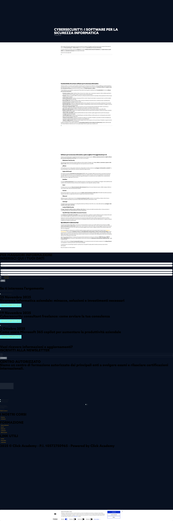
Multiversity (3, 408)
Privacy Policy (6, 276)
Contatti (2, 418)
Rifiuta (114, 517)
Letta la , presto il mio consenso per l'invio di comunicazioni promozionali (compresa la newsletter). (20, 276)
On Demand (3, 398)
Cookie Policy (3, 421)
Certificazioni (3, 410)
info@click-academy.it (4, 390)
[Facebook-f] (1, 428)
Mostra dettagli (96, 519)
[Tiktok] (8, 428)
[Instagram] (3, 428)
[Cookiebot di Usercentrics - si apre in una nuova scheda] (55, 519)
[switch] (74, 519)
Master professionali (5, 404)
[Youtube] (11, 428)
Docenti (2, 406)
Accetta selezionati (114, 514)
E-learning (3, 396)
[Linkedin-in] (6, 428)
